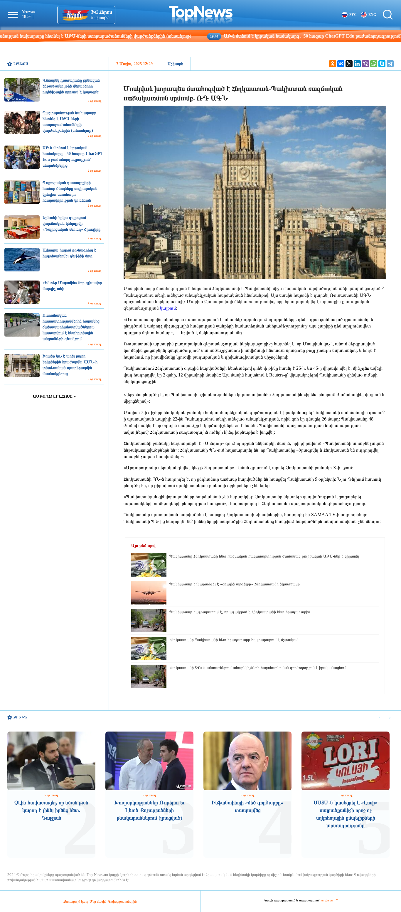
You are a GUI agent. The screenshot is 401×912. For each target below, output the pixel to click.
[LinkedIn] (357, 63)
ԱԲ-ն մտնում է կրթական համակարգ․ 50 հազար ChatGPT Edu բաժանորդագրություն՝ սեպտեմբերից (283, 35)
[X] (349, 63)
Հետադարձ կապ (75, 901)
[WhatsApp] (373, 63)
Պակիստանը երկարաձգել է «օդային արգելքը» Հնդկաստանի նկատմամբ (234, 584)
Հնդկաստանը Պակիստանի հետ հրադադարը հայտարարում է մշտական (234, 640)
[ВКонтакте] (340, 63)
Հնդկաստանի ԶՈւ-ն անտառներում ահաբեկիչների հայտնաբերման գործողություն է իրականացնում (257, 668)
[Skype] (381, 63)
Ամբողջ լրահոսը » (54, 396)
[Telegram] (390, 63)
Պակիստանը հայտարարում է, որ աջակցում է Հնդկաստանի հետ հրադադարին (239, 612)
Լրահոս (21, 64)
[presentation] (379, 717)
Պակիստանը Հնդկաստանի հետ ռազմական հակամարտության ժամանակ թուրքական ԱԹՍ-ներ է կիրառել (264, 556)
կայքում (168, 307)
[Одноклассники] (332, 63)
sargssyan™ (329, 900)
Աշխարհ (175, 64)
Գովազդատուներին (122, 901)
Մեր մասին (98, 901)
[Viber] (365, 63)
